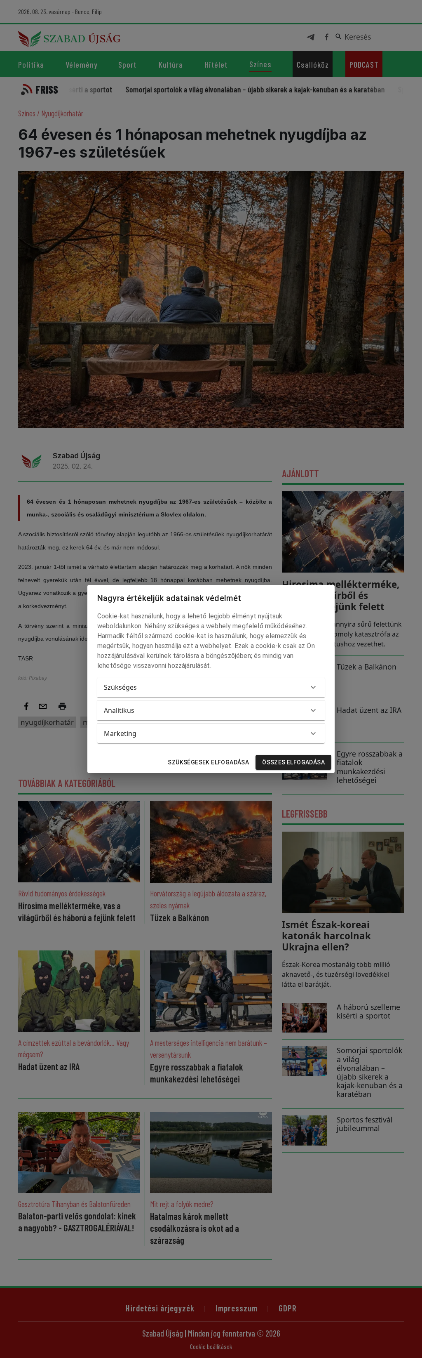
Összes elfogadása (293, 762)
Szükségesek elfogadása (208, 762)
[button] (211, 687)
